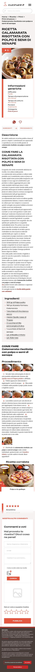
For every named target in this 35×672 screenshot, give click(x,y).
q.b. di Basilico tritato (16, 335)
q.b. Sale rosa (12, 338)
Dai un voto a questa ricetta (16, 607)
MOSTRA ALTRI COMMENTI (15, 518)
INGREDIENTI (7, 128)
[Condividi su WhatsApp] (14, 123)
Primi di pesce (13, 111)
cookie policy (5, 638)
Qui (3, 285)
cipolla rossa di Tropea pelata (12, 378)
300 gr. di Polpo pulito (16, 302)
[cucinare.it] (14, 4)
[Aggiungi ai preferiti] (20, 122)
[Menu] (29, 5)
